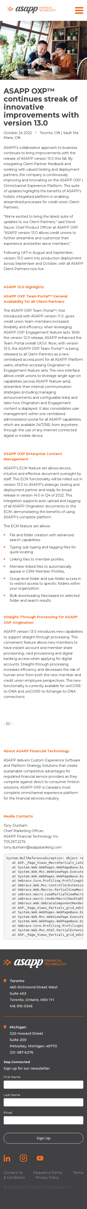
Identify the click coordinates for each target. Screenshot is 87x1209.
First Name (12, 1077)
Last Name (12, 1095)
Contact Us (13, 1172)
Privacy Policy (47, 1177)
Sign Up (44, 1138)
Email (8, 1112)
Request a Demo (47, 1172)
